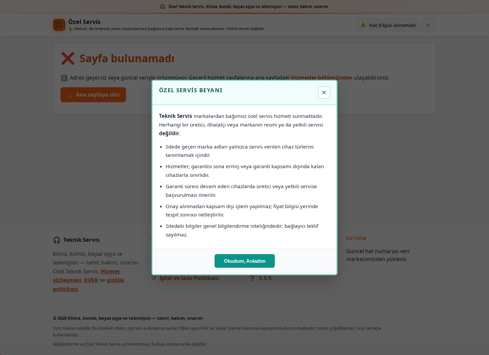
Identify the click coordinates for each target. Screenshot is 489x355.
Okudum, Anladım (244, 261)
